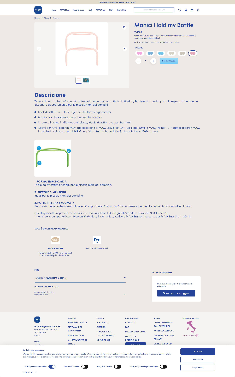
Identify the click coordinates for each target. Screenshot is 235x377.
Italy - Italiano (189, 335)
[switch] (84, 367)
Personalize (198, 359)
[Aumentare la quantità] (153, 61)
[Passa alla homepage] (38, 10)
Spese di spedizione (135, 331)
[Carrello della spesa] (191, 9)
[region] (81, 55)
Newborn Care (76, 335)
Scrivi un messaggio (176, 293)
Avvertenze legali (164, 331)
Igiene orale (103, 340)
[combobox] (154, 9)
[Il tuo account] (185, 9)
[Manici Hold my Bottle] (81, 48)
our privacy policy (133, 357)
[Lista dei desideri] (179, 9)
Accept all (198, 351)
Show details (28, 372)
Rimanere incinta (77, 322)
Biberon (101, 327)
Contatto (130, 322)
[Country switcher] (198, 10)
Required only (198, 367)
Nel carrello (169, 61)
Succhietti (102, 322)
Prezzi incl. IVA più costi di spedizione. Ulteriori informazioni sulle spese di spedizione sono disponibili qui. (165, 37)
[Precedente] (39, 49)
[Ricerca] (171, 10)
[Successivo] (125, 49)
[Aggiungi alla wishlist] (124, 27)
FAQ (127, 327)
